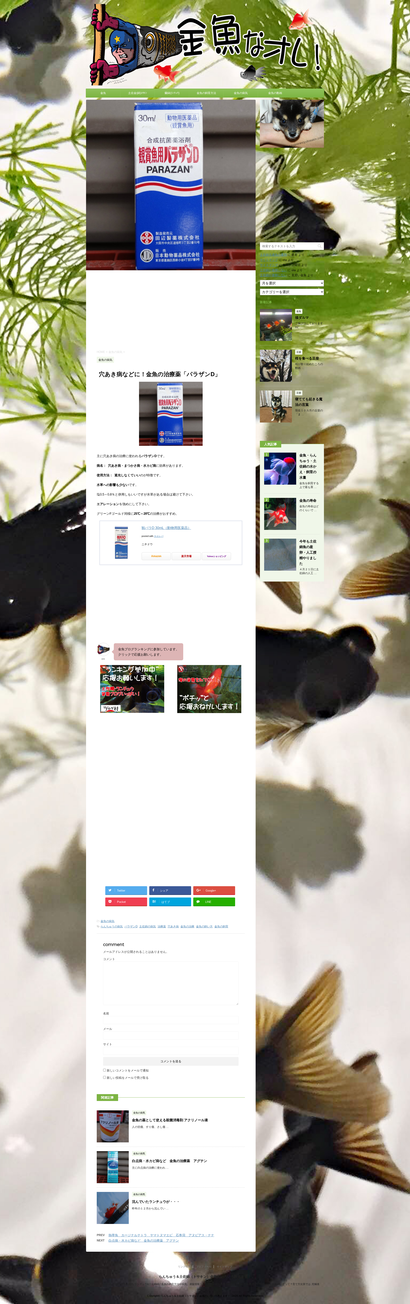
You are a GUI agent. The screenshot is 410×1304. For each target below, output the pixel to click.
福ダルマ (302, 317)
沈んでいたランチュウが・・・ (156, 1201)
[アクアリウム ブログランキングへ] (209, 711)
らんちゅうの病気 (112, 926)
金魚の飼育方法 (206, 93)
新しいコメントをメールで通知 (128, 1070)
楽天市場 (186, 556)
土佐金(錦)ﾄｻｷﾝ (137, 93)
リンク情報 (184, 1266)
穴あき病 (173, 926)
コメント (109, 959)
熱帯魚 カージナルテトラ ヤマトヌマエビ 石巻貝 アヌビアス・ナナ (161, 1235)
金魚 (103, 93)
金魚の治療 (187, 926)
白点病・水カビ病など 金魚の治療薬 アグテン (169, 1161)
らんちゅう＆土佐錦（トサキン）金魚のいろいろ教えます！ (205, 1276)
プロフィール (203, 1266)
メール (107, 1029)
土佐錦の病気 (147, 926)
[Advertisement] (171, 310)
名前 (106, 1013)
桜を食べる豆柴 (307, 358)
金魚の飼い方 (204, 926)
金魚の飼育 (221, 926)
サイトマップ (269, 260)
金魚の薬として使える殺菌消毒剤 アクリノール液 (170, 1120)
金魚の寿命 (307, 500)
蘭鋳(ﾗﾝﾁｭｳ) (172, 93)
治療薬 (162, 926)
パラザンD (131, 926)
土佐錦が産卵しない (273, 270)
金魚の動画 (275, 93)
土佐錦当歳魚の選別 (273, 254)
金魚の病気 (241, 93)
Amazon (156, 556)
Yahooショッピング (216, 556)
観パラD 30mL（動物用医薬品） (166, 528)
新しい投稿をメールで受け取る (128, 1077)
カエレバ (158, 536)
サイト (107, 1044)
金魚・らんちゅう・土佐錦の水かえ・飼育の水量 (307, 466)
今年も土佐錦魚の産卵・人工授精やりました (307, 552)
